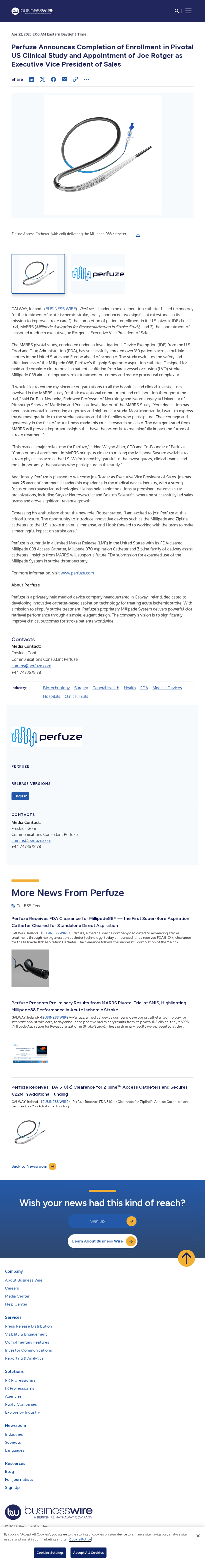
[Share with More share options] (86, 79)
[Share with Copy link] (76, 79)
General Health (105, 687)
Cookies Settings (50, 1552)
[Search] (177, 11)
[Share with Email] (64, 79)
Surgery (81, 687)
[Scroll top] (186, 1258)
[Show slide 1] (38, 274)
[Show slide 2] (98, 274)
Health (130, 687)
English (20, 796)
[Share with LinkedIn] (32, 79)
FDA (144, 687)
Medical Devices (167, 687)
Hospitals (51, 696)
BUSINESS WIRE (61, 308)
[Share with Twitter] (42, 79)
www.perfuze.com (77, 572)
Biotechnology (56, 687)
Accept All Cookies (88, 1552)
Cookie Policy (80, 1539)
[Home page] (32, 11)
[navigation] (189, 11)
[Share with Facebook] (54, 79)
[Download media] (138, 235)
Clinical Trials (76, 696)
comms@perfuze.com (31, 665)
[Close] (198, 1535)
